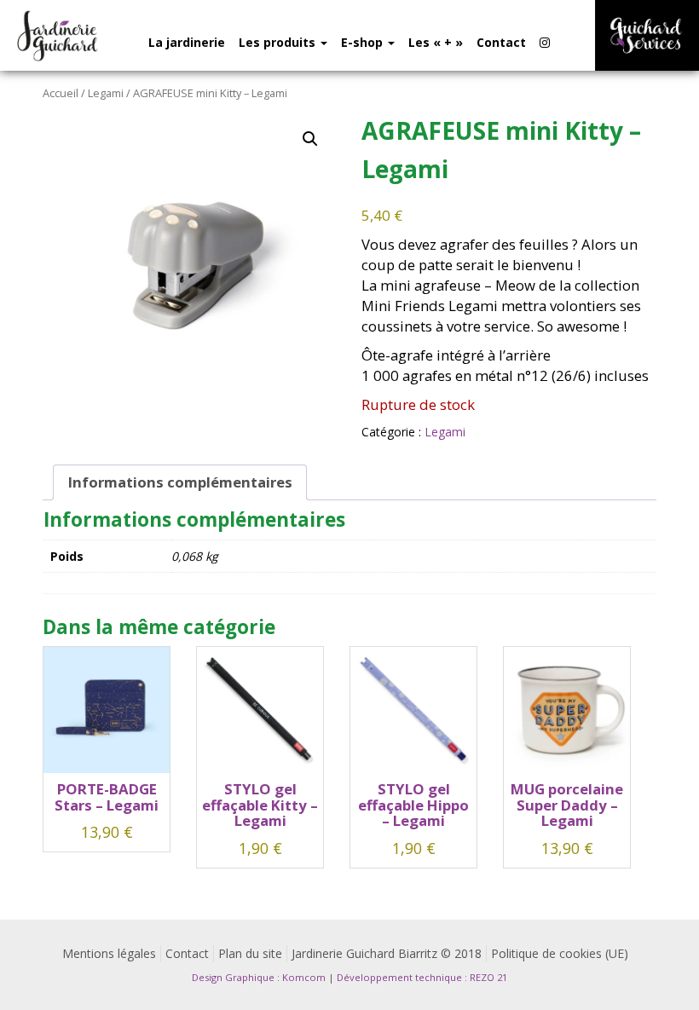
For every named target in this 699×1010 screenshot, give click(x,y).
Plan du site (250, 953)
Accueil (60, 93)
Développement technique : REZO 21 (422, 977)
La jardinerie (186, 42)
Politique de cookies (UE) (559, 953)
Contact (501, 42)
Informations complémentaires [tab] (180, 482)
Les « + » (435, 42)
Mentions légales (109, 953)
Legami (106, 93)
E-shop (363, 42)
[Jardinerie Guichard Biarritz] (58, 35)
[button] (310, 139)
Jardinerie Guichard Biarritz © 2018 (387, 953)
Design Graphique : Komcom (259, 977)
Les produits (279, 42)
